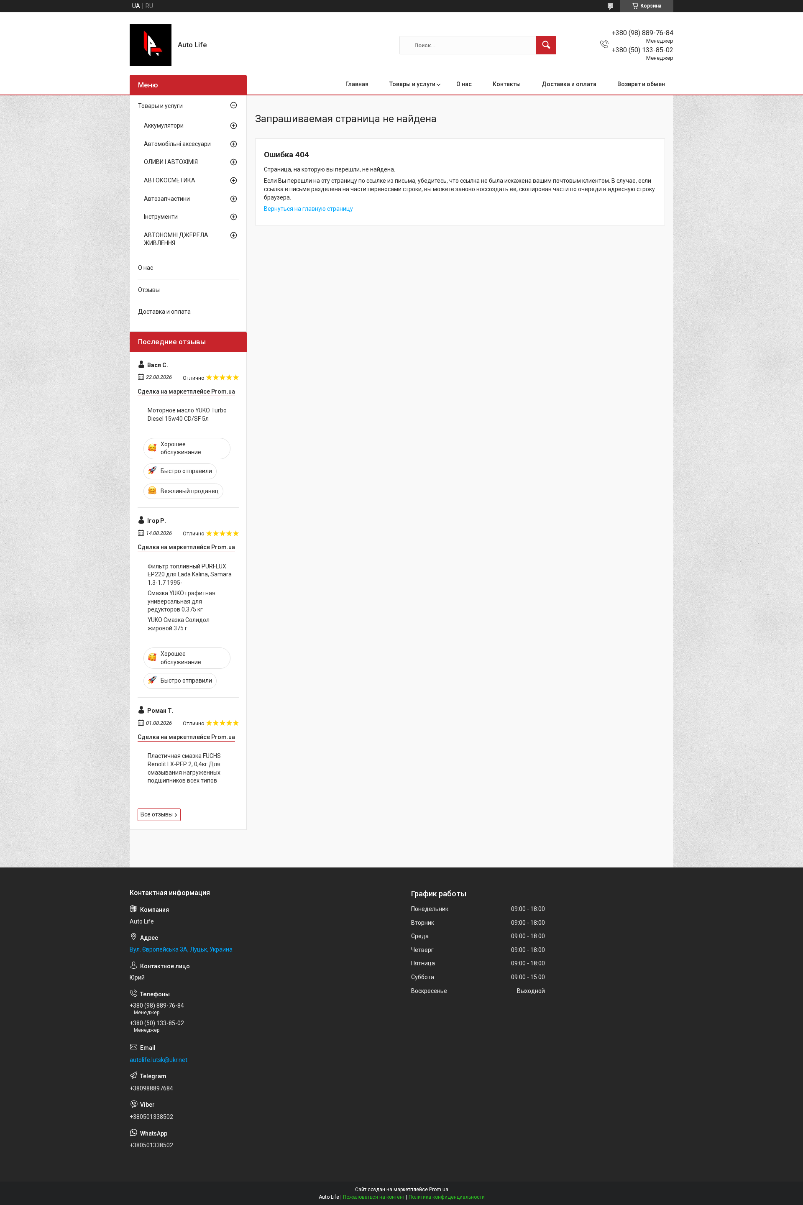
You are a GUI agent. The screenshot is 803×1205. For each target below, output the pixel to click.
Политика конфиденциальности (447, 1197)
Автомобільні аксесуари (177, 144)
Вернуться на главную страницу (308, 208)
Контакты (507, 84)
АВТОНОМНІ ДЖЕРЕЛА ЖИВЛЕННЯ (176, 239)
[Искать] (546, 45)
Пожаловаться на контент (374, 1197)
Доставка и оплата (569, 84)
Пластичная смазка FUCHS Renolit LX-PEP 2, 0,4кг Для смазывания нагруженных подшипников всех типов (184, 768)
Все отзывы (157, 814)
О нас (464, 84)
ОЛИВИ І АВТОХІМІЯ (171, 162)
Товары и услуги (412, 84)
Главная (356, 84)
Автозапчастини (167, 198)
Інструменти (161, 216)
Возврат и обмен (641, 84)
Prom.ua (438, 1189)
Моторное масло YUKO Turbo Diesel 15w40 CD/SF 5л (187, 414)
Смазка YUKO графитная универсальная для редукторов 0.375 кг (181, 601)
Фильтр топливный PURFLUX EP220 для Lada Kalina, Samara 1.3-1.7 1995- (190, 574)
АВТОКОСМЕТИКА (169, 180)
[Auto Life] (150, 45)
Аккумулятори (164, 125)
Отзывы (149, 290)
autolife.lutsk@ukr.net (158, 1060)
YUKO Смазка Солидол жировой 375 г (179, 624)
